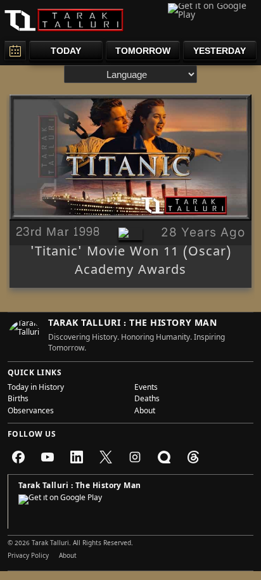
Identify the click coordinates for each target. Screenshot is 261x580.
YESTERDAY (219, 51)
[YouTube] (47, 457)
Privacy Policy (28, 556)
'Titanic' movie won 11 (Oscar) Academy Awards (130, 262)
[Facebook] (18, 457)
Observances (31, 412)
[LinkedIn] (76, 457)
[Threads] (193, 457)
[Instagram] (135, 457)
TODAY (66, 51)
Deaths (147, 400)
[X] (106, 457)
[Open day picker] (15, 50)
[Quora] (164, 457)
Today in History (36, 388)
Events (146, 388)
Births (18, 400)
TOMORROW (142, 51)
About (144, 412)
